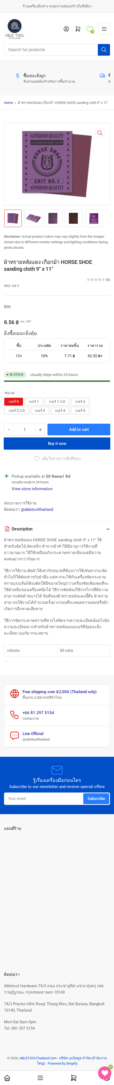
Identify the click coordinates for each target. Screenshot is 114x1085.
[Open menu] (104, 29)
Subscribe (96, 798)
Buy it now (57, 443)
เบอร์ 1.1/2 (57, 402)
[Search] (104, 49)
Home (8, 103)
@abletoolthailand (37, 509)
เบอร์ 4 (60, 411)
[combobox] (57, 50)
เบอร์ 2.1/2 (17, 411)
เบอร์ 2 (80, 402)
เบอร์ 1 (34, 402)
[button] (89, 29)
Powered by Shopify (62, 1063)
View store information (32, 488)
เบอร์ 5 (80, 411)
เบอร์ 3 (40, 411)
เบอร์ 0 (14, 402)
